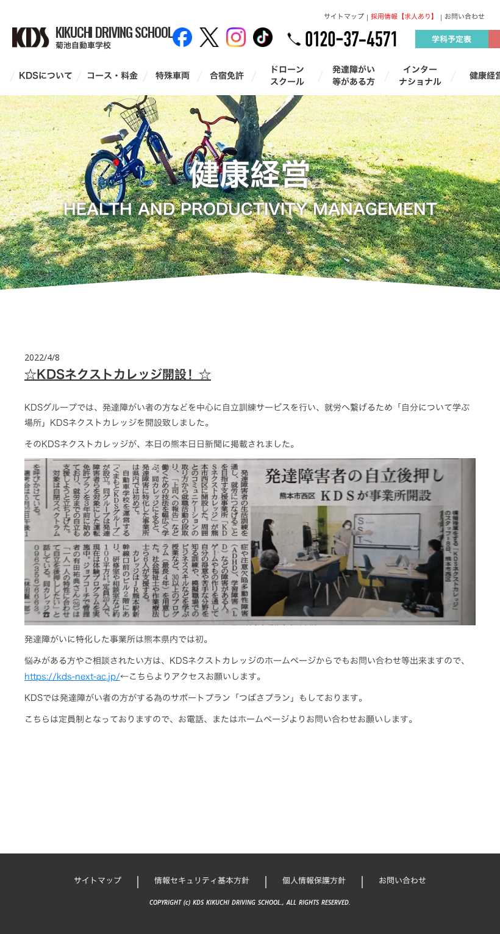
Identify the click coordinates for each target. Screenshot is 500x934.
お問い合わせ (465, 16)
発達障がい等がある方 (353, 75)
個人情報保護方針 (314, 880)
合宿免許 (227, 76)
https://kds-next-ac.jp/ (72, 676)
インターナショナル (420, 75)
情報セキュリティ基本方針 (201, 880)
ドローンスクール (287, 75)
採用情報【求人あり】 (404, 16)
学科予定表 (451, 39)
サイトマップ (344, 16)
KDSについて (46, 76)
